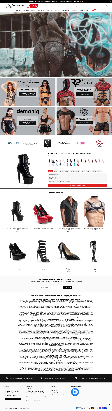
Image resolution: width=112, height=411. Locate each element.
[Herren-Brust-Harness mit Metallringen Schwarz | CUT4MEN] (95, 211)
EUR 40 (77, 171)
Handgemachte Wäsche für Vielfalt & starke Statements (84, 123)
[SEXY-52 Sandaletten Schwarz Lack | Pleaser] (43, 251)
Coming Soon (84, 10)
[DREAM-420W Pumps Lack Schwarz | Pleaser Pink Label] (69, 251)
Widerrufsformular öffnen (13, 399)
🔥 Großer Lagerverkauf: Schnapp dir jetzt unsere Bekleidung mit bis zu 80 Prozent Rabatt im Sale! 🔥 (56, 1)
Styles (57, 10)
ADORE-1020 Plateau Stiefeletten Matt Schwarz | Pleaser (17, 229)
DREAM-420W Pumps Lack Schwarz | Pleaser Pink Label (69, 269)
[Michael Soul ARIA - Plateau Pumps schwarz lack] (17, 251)
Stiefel (33, 10)
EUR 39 (72, 171)
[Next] (43, 170)
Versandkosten (54, 392)
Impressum (53, 396)
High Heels (26, 10)
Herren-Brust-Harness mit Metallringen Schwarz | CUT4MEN (94, 229)
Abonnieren (68, 287)
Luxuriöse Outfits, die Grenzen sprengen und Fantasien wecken (27, 122)
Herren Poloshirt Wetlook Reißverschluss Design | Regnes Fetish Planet (69, 229)
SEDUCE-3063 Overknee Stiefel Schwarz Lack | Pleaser (95, 269)
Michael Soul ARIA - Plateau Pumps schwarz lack (17, 268)
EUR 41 (83, 171)
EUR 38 (66, 171)
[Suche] (98, 6)
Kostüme (49, 10)
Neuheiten (74, 10)
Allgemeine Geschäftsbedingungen (59, 394)
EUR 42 (88, 171)
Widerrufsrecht (54, 390)
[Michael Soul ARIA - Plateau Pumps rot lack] (43, 211)
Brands (18, 10)
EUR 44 (99, 171)
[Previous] (7, 170)
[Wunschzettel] (103, 6)
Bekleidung (41, 10)
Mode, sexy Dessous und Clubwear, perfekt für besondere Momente (84, 94)
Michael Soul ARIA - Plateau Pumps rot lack (43, 228)
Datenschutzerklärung (56, 388)
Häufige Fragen (54, 397)
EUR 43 (94, 171)
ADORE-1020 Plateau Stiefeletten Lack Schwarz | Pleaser (69, 153)
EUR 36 (55, 171)
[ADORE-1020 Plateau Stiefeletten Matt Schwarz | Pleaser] (17, 211)
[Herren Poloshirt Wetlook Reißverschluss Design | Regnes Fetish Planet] (69, 211)
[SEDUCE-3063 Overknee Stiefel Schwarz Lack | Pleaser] (95, 251)
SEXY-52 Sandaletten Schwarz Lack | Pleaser (43, 268)
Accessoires (65, 10)
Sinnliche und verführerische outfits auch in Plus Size (28, 94)
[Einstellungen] (101, 6)
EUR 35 (50, 171)
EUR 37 (61, 171)
